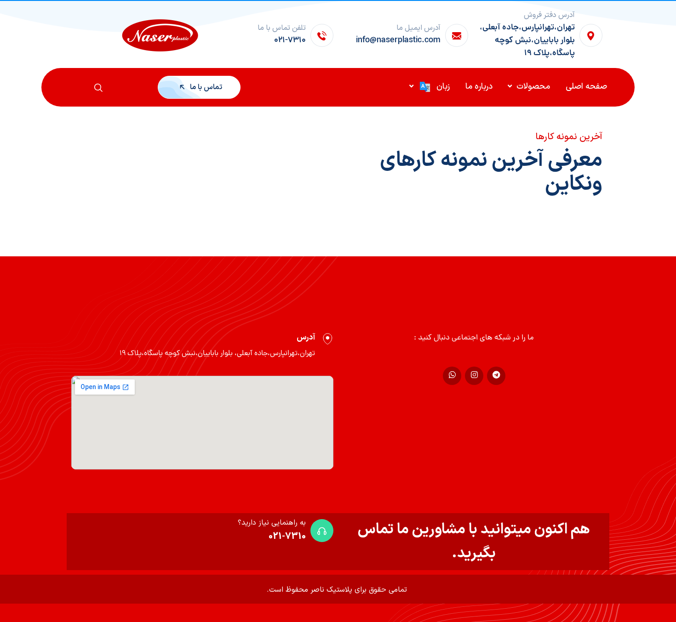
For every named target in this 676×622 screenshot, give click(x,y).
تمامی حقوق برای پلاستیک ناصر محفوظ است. (337, 589)
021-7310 (287, 536)
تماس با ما (205, 87)
